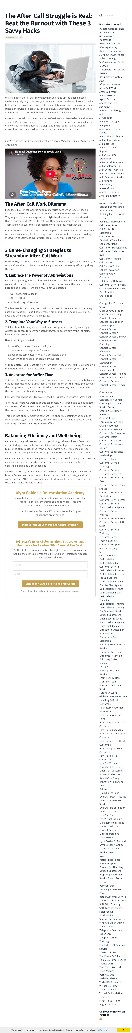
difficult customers (110, 614)
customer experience (111, 440)
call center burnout (110, 225)
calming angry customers (107, 275)
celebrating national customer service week (112, 282)
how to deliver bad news (110, 716)
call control (105, 262)
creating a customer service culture (111, 405)
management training (111, 822)
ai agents (104, 125)
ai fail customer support (108, 149)
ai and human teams (111, 136)
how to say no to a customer (110, 750)
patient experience (109, 859)
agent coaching (108, 102)
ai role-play (105, 184)
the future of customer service (113, 946)
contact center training (112, 373)
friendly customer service (109, 672)
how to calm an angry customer (112, 735)
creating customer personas (110, 412)
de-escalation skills (110, 592)
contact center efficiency (107, 349)
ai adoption (105, 117)
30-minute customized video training (111, 56)
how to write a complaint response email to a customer (111, 767)
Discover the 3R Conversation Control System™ (50, 524)
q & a (102, 881)
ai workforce (106, 188)
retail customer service (112, 896)
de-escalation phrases (111, 570)
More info (103, 1030)
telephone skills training (108, 939)
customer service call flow (111, 479)
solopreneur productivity (106, 913)
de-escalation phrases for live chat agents (111, 583)
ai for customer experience (108, 156)
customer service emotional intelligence (111, 505)
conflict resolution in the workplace (111, 323)
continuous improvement (107, 394)
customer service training (109, 531)
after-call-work (11, 38)
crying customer (108, 425)
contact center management (107, 368)
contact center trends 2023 (112, 386)
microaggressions (109, 833)
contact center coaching (107, 342)
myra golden (106, 837)
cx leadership (107, 555)
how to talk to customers (108, 757)
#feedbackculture (109, 43)
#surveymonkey (108, 47)
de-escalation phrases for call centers (111, 575)
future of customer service (110, 687)
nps (101, 856)
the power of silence (111, 956)
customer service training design (109, 538)
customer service (109, 470)
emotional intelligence (111, 622)
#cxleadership (107, 32)
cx (100, 551)
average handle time (111, 203)
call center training (110, 258)
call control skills (109, 266)
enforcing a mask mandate (109, 661)
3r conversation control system (112, 71)
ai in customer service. (112, 177)
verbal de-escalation (110, 982)
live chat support (109, 815)
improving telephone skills (111, 783)
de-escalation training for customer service (112, 609)
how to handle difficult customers (112, 742)
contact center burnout (112, 336)
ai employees (106, 143)
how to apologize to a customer (112, 724)
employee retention (110, 655)
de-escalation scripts (111, 588)
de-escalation (106, 559)
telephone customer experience (111, 932)
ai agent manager (109, 121)
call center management (113, 247)
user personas (107, 970)
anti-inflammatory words (109, 197)
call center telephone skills (111, 253)
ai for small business (111, 162)
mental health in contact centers (108, 828)
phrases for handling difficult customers (111, 869)
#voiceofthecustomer (111, 51)
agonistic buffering (110, 110)
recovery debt (107, 885)
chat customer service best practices (112, 290)
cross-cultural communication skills (111, 420)
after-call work (107, 88)
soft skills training (109, 904)
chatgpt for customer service (112, 305)
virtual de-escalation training (111, 995)
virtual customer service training (108, 987)
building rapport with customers (111, 216)
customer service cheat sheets (112, 486)
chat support (106, 295)
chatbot (104, 299)
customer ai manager (111, 429)
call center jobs (108, 243)
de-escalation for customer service (109, 564)
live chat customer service (110, 802)
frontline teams (108, 681)
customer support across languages (109, 546)
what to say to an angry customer (109, 1002)
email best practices (110, 618)
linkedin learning (109, 792)
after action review (110, 84)
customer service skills (112, 518)
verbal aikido (106, 974)
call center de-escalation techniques (111, 238)
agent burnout (107, 99)
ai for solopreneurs (110, 165)
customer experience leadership (111, 453)
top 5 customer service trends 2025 (112, 961)
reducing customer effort (110, 891)
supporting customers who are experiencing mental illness (112, 922)
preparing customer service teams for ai (110, 876)
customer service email (112, 499)
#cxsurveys (105, 36)
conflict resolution (109, 318)
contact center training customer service (112, 379)
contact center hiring (111, 355)
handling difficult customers (109, 702)
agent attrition (107, 95)
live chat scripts (108, 811)
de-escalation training (112, 603)
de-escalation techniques (106, 598)
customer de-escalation (112, 433)
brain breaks (106, 210)
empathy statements (111, 651)
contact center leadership (107, 360)
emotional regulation (111, 625)
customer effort (108, 436)
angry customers (109, 191)
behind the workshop (111, 206)
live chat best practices (112, 796)
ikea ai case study (109, 778)
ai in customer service (111, 173)
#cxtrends (105, 39)
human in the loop (110, 774)
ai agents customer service (110, 130)
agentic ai (104, 106)
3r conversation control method (112, 64)
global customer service (113, 696)
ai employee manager (111, 140)
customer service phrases (109, 512)
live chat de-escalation (112, 807)
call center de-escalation (107, 230)
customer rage (107, 459)
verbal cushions (108, 978)
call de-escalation (109, 269)
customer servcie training (109, 464)
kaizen (103, 789)
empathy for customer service (112, 646)
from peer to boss (110, 677)
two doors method (110, 967)
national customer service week (110, 850)
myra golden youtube (111, 844)
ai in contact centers (111, 169)
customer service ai (110, 473)
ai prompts (105, 180)
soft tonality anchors (111, 907)
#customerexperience (111, 28)
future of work (108, 692)
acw (101, 80)
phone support (107, 863)
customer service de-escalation (111, 494)
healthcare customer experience (111, 709)
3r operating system (111, 76)
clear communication (111, 310)
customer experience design (111, 446)
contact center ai (109, 332)
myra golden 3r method (112, 841)
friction (103, 666)
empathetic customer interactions (111, 631)
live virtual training (110, 818)
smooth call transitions (112, 900)
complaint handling (110, 314)
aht (21, 38)
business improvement (112, 221)
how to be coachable (111, 729)
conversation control (111, 399)
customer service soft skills (111, 524)
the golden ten (108, 952)
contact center (107, 329)
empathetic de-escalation (108, 639)
